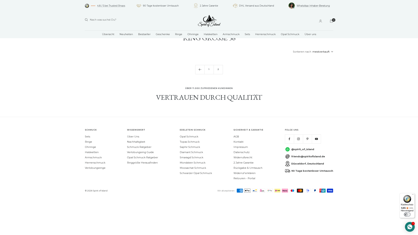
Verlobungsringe (95, 167)
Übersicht (108, 34)
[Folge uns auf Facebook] (289, 138)
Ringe (178, 34)
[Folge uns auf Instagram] (298, 138)
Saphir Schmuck (190, 147)
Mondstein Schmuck (192, 162)
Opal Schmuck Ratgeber (142, 157)
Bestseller (144, 34)
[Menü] (413, 195)
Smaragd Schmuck (191, 157)
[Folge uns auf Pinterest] (307, 138)
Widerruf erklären (244, 173)
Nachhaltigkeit (136, 141)
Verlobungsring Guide (140, 152)
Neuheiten (126, 34)
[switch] (407, 214)
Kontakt (238, 141)
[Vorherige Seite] (199, 69)
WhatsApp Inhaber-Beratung (313, 5)
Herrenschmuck (265, 34)
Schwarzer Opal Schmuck (196, 173)
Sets (247, 34)
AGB (236, 136)
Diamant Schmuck (191, 152)
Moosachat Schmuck (193, 167)
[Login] (320, 21)
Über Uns (133, 136)
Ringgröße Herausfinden (142, 162)
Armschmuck (231, 34)
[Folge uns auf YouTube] (316, 138)
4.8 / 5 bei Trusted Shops (111, 5)
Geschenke (163, 34)
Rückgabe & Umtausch (247, 167)
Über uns (310, 34)
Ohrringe (193, 34)
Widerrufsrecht (242, 157)
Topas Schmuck (190, 141)
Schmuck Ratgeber (139, 147)
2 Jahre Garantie (243, 162)
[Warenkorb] (331, 21)
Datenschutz (241, 152)
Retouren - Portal (244, 178)
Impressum (240, 147)
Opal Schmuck (290, 34)
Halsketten (210, 34)
